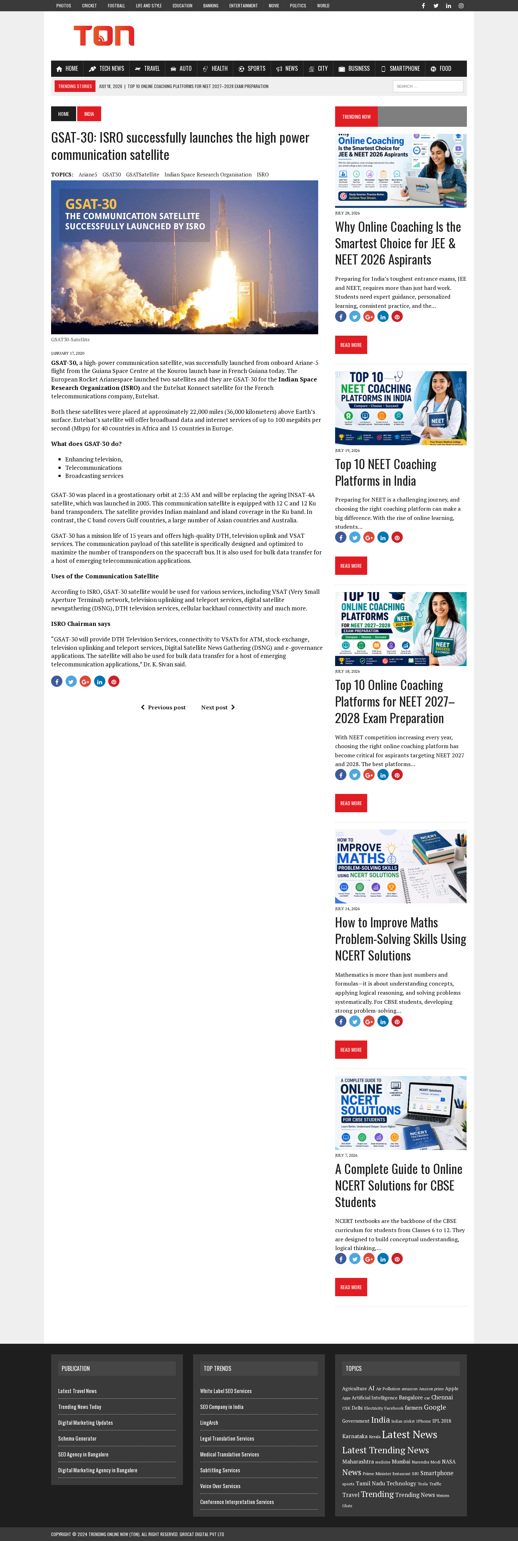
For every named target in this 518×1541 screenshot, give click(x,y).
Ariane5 (88, 174)
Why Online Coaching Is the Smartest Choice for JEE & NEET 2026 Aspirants (398, 242)
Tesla (423, 1484)
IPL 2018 (441, 1421)
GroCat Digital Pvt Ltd (202, 1534)
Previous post (167, 707)
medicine (382, 1462)
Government (356, 1421)
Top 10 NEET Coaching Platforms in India (385, 471)
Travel (350, 1495)
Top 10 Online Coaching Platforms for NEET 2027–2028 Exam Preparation (395, 701)
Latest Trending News (385, 1450)
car (427, 1398)
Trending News (415, 1495)
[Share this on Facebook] (56, 681)
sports (348, 1484)
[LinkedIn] (448, 5)
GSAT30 (112, 174)
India (380, 1419)
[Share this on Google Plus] (85, 681)
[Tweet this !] (71, 681)
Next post (214, 707)
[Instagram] (461, 5)
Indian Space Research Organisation (208, 174)
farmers (414, 1407)
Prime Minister (377, 1474)
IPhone (423, 1421)
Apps (346, 1398)
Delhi (357, 1408)
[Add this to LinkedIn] (99, 681)
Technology (401, 1483)
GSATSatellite (142, 174)
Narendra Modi (426, 1462)
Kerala (375, 1437)
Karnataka (355, 1436)
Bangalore (411, 1397)
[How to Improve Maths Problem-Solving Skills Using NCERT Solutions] (401, 899)
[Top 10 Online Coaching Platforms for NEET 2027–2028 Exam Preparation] (401, 661)
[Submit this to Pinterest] (113, 681)
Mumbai (401, 1461)
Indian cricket (403, 1421)
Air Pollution (388, 1389)
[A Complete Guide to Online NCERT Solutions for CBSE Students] (401, 1145)
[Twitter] (436, 5)
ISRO (263, 174)
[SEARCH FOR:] (428, 85)
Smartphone (437, 1473)
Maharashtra (358, 1461)
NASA (449, 1461)
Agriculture (354, 1388)
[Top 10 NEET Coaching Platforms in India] (401, 440)
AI (371, 1388)
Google (435, 1407)
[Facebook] (423, 5)
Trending (377, 1494)
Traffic (435, 1484)
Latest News (409, 1434)
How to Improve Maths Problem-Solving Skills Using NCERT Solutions (400, 938)
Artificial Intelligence (374, 1397)
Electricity (373, 1408)
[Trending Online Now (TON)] (259, 36)
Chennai (442, 1397)
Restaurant (402, 1473)
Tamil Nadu (370, 1483)
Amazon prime (431, 1388)
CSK (346, 1408)
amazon (410, 1389)
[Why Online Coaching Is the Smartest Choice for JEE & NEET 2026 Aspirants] (401, 203)
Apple (451, 1388)
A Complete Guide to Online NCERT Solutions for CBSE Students (399, 1185)
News (351, 1472)
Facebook (393, 1408)
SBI (415, 1474)
